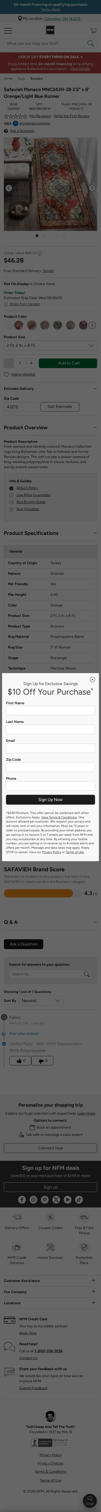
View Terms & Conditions (59, 817)
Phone (11, 779)
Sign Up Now (50, 799)
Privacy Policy (51, 852)
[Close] (92, 679)
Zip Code (13, 760)
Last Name (15, 722)
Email (10, 741)
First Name (15, 703)
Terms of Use (75, 852)
